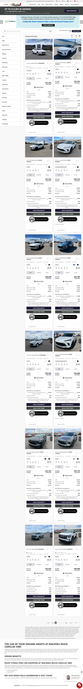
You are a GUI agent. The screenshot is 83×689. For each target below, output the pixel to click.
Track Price (40, 87)
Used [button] (43, 4)
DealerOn (30, 685)
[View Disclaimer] (38, 74)
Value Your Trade (39, 117)
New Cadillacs (32, 4)
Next (66, 622)
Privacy (37, 685)
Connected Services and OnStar (63, 658)
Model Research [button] (75, 4)
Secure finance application (12, 669)
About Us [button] (67, 4)
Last (71, 622)
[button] (51, 49)
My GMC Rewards (34, 659)
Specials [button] (56, 4)
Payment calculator (11, 671)
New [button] (39, 4)
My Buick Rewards (25, 659)
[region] (38, 101)
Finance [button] (61, 4)
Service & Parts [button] (49, 4)
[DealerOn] (17, 685)
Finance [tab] (39, 78)
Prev (52, 622)
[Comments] (48, 74)
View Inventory (71, 11)
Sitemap (33, 685)
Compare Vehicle (32, 132)
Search (50, 31)
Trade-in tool (9, 672)
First (48, 622)
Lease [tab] (47, 78)
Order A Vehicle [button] (76, 31)
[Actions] (50, 63)
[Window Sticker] (50, 74)
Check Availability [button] (39, 114)
